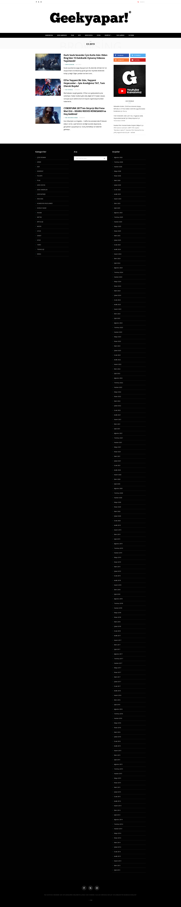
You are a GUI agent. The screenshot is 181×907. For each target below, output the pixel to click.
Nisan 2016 (117, 727)
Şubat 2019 (117, 571)
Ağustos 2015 (118, 764)
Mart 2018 (117, 622)
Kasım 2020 (117, 475)
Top (91, 900)
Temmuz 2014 (118, 824)
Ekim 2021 (117, 424)
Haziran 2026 (118, 167)
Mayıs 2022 (117, 392)
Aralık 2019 (117, 525)
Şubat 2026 (117, 185)
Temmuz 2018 (118, 603)
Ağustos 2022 (118, 378)
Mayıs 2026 (117, 171)
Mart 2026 (117, 180)
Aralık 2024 (117, 249)
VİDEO (39, 254)
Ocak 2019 (117, 576)
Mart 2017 (117, 677)
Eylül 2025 (117, 208)
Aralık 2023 (117, 304)
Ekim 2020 (117, 479)
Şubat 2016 (117, 737)
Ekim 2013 (117, 865)
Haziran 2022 (118, 387)
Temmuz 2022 (118, 383)
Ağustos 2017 (118, 654)
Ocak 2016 (117, 741)
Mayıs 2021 (117, 447)
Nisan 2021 (117, 452)
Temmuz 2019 (118, 548)
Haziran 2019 (118, 553)
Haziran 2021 (118, 442)
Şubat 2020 (117, 516)
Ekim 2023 (117, 314)
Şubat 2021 (117, 461)
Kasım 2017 (117, 640)
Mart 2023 (117, 346)
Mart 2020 (117, 511)
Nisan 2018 (117, 617)
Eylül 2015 (117, 760)
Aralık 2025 (117, 194)
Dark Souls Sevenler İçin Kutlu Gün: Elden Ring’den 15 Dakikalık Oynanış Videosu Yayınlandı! (85, 58)
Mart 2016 (117, 732)
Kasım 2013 (117, 861)
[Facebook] (84, 888)
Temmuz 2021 (118, 438)
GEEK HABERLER (62, 35)
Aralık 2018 (117, 580)
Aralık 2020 (117, 470)
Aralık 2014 (117, 801)
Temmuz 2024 (118, 272)
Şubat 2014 (117, 847)
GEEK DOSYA (88, 35)
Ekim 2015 (117, 755)
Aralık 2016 (117, 691)
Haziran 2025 (118, 222)
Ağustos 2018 (118, 599)
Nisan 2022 (117, 396)
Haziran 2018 (118, 608)
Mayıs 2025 (117, 226)
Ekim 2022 (117, 369)
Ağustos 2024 (118, 268)
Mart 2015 (117, 787)
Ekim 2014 (117, 810)
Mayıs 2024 (117, 281)
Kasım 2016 (117, 695)
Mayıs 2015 (117, 778)
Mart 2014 (117, 842)
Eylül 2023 (117, 318)
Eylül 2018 (117, 594)
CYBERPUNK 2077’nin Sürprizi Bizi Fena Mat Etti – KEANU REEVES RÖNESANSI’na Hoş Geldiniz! (85, 111)
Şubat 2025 (117, 240)
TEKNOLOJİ (40, 249)
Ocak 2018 (117, 631)
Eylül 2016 (117, 704)
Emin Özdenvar (69, 64)
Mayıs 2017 (117, 668)
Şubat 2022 (117, 406)
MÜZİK (39, 226)
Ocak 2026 (117, 190)
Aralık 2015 (117, 746)
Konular (39, 213)
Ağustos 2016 (118, 709)
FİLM (72, 35)
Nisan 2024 (117, 286)
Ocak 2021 (117, 465)
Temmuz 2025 (118, 217)
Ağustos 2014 (118, 819)
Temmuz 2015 (118, 769)
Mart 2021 (117, 456)
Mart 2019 (117, 567)
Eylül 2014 (117, 815)
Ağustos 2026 (118, 157)
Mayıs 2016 (117, 723)
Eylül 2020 (117, 484)
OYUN (98, 35)
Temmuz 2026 (118, 162)
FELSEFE (39, 176)
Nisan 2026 (117, 176)
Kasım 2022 (117, 364)
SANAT (39, 236)
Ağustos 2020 (118, 488)
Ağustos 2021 (118, 433)
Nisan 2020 (117, 507)
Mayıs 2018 (117, 612)
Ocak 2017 (117, 686)
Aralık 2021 (117, 415)
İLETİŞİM (131, 35)
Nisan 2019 (117, 562)
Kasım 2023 (117, 309)
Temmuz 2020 (118, 493)
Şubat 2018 (117, 626)
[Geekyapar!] (90, 18)
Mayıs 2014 (117, 833)
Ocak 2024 (117, 300)
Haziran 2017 (118, 663)
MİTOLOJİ (40, 222)
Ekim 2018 (117, 590)
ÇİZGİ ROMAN (41, 157)
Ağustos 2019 (118, 544)
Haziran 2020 (118, 498)
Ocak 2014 (117, 852)
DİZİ (79, 35)
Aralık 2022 (117, 360)
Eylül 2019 (117, 539)
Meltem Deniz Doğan (71, 117)
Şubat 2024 (117, 295)
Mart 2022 (117, 401)
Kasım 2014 (117, 806)
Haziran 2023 (118, 332)
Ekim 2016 (117, 700)
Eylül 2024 (117, 263)
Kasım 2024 (117, 254)
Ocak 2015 (117, 796)
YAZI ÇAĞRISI (120, 35)
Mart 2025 (117, 236)
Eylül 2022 (117, 373)
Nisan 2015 (117, 783)
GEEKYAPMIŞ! (41, 194)
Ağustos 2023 (118, 323)
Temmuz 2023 (118, 327)
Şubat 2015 (117, 792)
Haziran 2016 (118, 718)
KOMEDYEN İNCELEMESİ (45, 203)
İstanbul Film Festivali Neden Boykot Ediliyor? (127, 125)
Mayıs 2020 (117, 502)
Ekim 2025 (117, 203)
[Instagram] (97, 888)
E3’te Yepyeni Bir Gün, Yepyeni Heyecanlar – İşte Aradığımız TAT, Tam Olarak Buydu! (84, 83)
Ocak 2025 (117, 245)
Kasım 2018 (117, 585)
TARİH (39, 245)
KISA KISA (40, 199)
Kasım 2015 (117, 750)
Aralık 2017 (117, 635)
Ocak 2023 (117, 355)
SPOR (39, 240)
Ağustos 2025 (118, 213)
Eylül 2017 (117, 649)
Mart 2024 (117, 291)
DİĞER (39, 162)
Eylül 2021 (117, 429)
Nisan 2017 (117, 672)
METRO (39, 217)
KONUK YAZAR (41, 208)
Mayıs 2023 (117, 337)
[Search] (138, 2)
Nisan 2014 (117, 838)
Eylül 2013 (117, 870)
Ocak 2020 (117, 521)
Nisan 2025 (117, 231)
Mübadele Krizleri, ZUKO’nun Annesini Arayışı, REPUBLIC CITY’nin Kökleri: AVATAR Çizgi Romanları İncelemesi (129, 108)
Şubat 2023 (117, 350)
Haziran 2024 (118, 277)
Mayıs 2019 (117, 557)
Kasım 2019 (117, 530)
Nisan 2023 (117, 341)
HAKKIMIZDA (49, 35)
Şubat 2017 (117, 681)
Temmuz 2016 (118, 714)
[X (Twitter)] (90, 888)
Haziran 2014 (118, 829)
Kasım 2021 (117, 419)
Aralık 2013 (117, 856)
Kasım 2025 (117, 199)
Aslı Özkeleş (69, 89)
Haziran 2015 (118, 773)
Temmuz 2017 (118, 658)
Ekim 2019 (117, 534)
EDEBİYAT (108, 35)
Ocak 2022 (117, 410)
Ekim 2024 (117, 258)
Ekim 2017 (117, 645)
